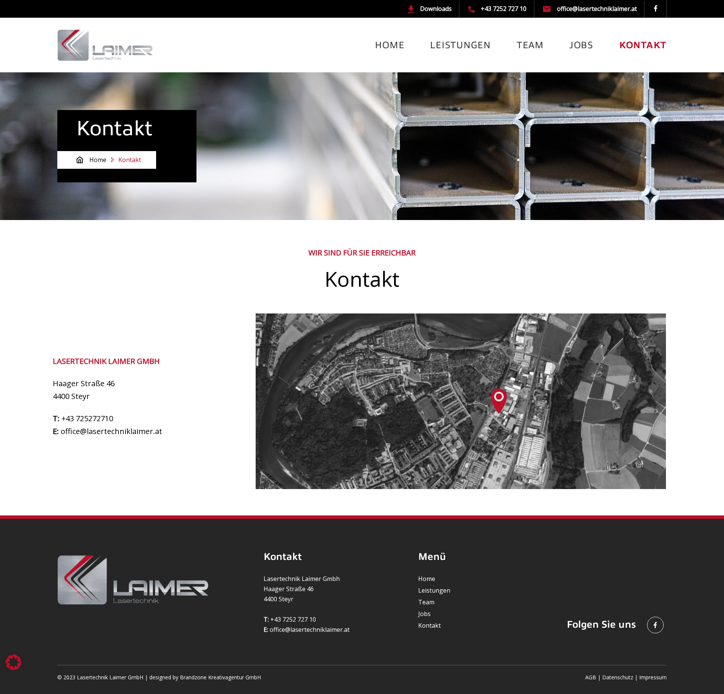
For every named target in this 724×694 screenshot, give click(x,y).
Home (389, 45)
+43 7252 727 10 (502, 9)
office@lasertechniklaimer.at (596, 9)
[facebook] (655, 8)
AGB (590, 677)
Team (530, 45)
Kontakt (643, 45)
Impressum (653, 677)
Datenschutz (617, 677)
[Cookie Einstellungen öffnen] (13, 661)
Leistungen (460, 45)
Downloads (435, 9)
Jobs (581, 45)
